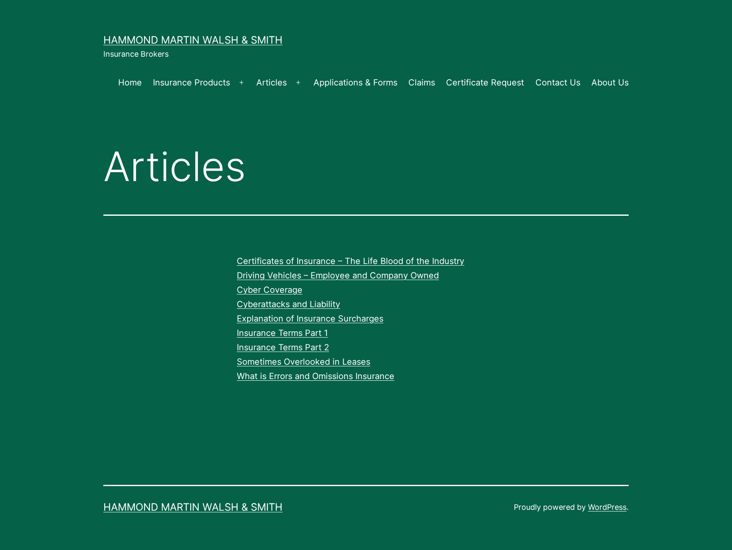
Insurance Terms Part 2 (283, 347)
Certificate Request (485, 82)
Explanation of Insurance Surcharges (310, 319)
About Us (610, 82)
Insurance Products (191, 82)
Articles (271, 82)
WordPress (607, 507)
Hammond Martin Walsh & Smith (193, 40)
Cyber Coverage (269, 290)
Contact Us (557, 82)
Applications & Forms (355, 82)
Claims (421, 82)
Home (130, 82)
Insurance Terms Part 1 (282, 333)
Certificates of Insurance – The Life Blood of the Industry (350, 261)
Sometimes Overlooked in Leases (303, 362)
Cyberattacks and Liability (288, 304)
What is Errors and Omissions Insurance (315, 376)
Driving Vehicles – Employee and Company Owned (338, 275)
